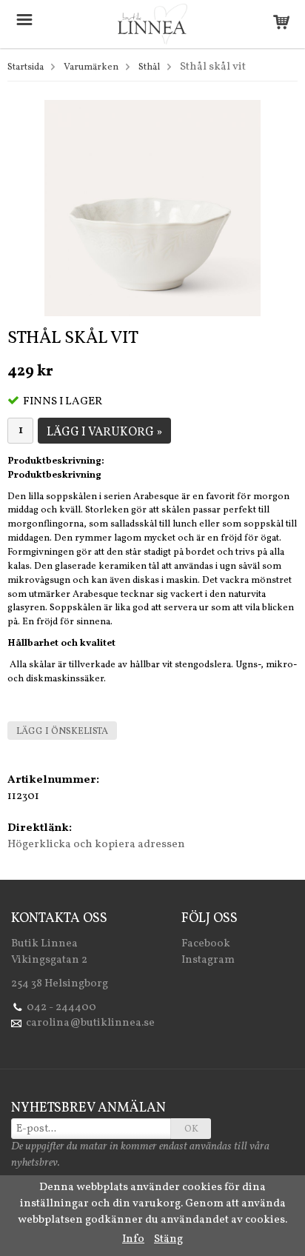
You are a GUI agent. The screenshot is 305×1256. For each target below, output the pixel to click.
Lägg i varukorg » (104, 432)
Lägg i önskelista (62, 731)
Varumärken (91, 67)
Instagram (208, 960)
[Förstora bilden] (152, 208)
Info (133, 1239)
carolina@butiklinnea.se (90, 1023)
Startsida (25, 67)
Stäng (168, 1239)
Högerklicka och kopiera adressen (96, 844)
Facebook (205, 944)
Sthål (149, 67)
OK (191, 1129)
